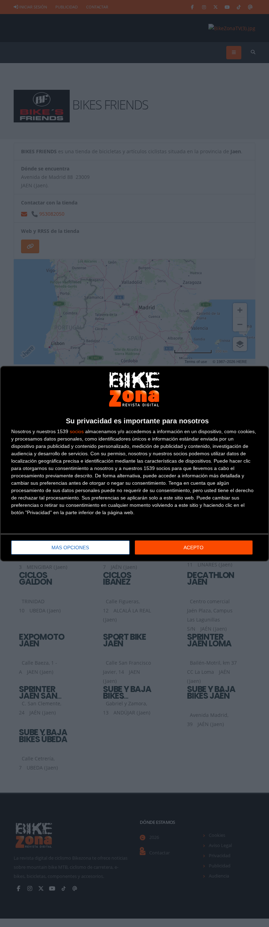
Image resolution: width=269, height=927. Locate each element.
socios (77, 431)
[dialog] (134, 464)
